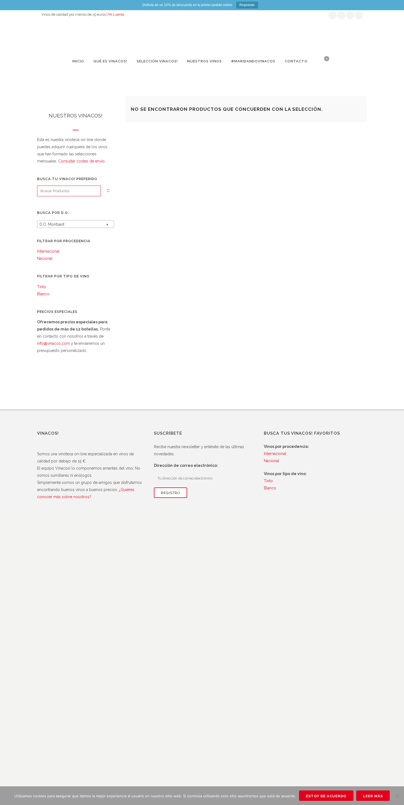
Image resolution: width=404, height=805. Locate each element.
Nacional (44, 258)
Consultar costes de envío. (82, 161)
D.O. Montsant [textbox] (74, 224)
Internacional (48, 251)
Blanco (43, 294)
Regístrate (247, 5)
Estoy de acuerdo (326, 796)
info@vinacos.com (53, 343)
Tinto (41, 287)
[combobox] (75, 224)
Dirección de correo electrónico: (186, 465)
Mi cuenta (116, 14)
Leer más (373, 796)
